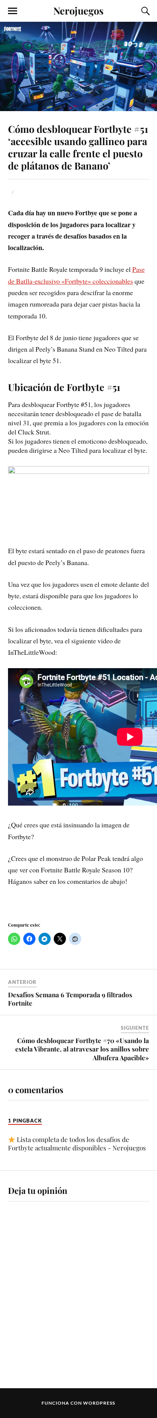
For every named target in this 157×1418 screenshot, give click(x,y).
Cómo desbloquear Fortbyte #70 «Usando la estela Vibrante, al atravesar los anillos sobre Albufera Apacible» (82, 1048)
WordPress (99, 1403)
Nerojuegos (78, 10)
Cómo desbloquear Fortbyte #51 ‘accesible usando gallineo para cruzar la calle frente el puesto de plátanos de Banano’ (78, 147)
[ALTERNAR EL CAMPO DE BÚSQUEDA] (144, 11)
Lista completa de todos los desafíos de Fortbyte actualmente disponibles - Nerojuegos (77, 1143)
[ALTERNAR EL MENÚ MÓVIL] (12, 11)
